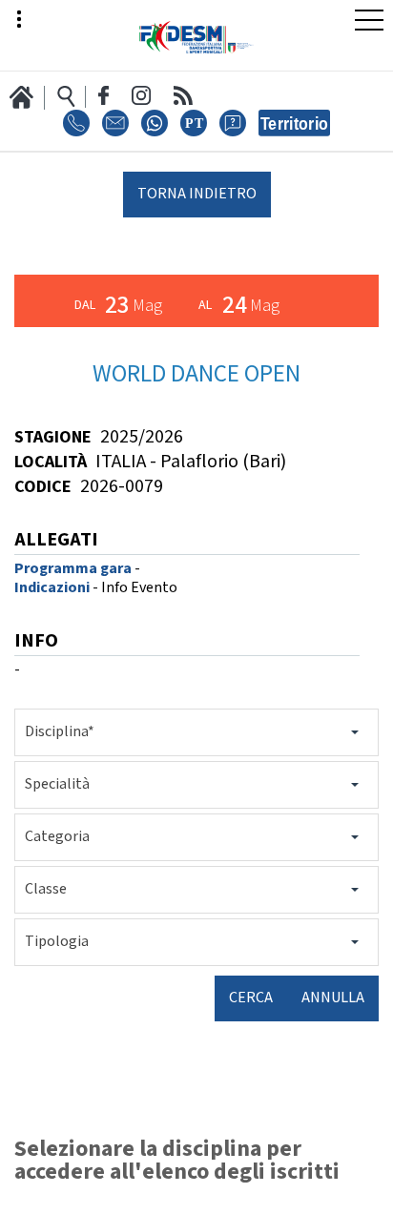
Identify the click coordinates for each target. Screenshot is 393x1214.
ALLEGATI (56, 541)
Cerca (251, 998)
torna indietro (197, 194)
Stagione (53, 437)
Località (50, 462)
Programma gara (73, 569)
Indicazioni (52, 588)
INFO (36, 642)
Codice (43, 487)
